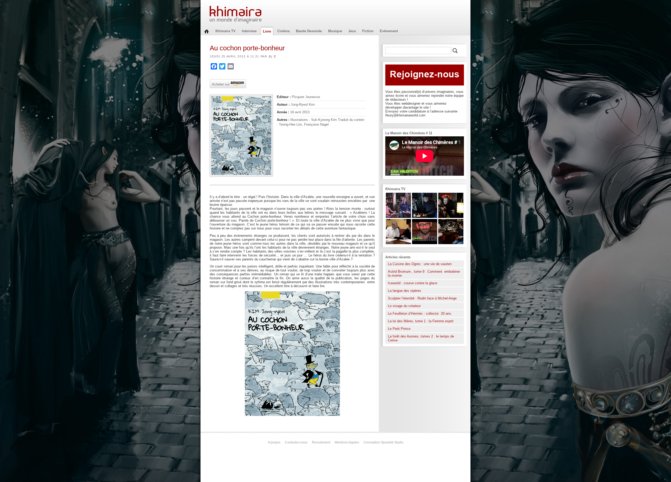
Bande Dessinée (309, 31)
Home (206, 31)
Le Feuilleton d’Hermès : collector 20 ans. (420, 313)
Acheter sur (220, 84)
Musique (335, 31)
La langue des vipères (404, 291)
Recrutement (321, 442)
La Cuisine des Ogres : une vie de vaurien (420, 264)
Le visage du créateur (404, 306)
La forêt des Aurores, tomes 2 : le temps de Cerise (421, 338)
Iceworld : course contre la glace (412, 283)
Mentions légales (347, 442)
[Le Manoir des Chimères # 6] (450, 243)
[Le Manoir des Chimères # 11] (424, 243)
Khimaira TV (225, 31)
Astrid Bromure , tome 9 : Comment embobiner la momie (424, 273)
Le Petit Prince (399, 329)
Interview (249, 31)
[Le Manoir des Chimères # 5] (424, 217)
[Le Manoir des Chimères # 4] (398, 243)
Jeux (352, 31)
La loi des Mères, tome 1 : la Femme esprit (420, 321)
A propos (274, 442)
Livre (267, 31)
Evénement (389, 31)
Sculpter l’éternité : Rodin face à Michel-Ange (422, 298)
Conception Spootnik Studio (383, 442)
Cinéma (283, 31)
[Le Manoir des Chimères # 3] (450, 217)
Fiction (368, 31)
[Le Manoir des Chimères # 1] (398, 217)
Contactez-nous (296, 442)
